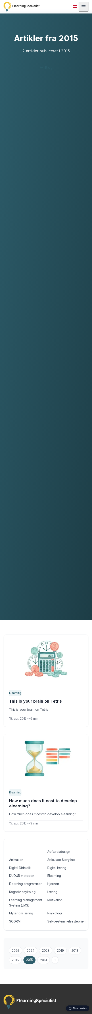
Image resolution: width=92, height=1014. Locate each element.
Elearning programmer (25, 884)
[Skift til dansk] (75, 7)
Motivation (55, 900)
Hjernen (53, 884)
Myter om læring (21, 913)
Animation (16, 860)
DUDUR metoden (21, 876)
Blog (48, 67)
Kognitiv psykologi (22, 892)
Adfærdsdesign (58, 851)
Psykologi (54, 913)
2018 (74, 950)
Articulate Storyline (61, 860)
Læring (52, 892)
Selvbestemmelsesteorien (65, 921)
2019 (60, 950)
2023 (45, 950)
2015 (29, 960)
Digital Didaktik (20, 868)
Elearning (15, 693)
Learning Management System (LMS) (25, 902)
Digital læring (56, 868)
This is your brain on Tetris (35, 701)
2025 (15, 950)
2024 (30, 950)
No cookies (80, 1008)
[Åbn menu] (83, 7)
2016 (15, 960)
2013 (43, 960)
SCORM (15, 921)
